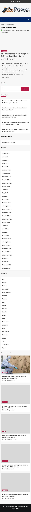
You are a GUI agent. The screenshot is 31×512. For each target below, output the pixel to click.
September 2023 (7, 255)
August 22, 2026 (11, 380)
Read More (5, 77)
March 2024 (5, 235)
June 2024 (5, 229)
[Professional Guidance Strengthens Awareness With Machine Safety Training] (15, 453)
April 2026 (5, 163)
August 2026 (6, 153)
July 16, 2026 (11, 498)
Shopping (5, 335)
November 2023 (6, 248)
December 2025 (6, 176)
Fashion (4, 295)
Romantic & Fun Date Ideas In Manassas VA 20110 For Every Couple (14, 116)
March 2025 (5, 199)
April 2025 (5, 196)
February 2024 (6, 238)
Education (5, 289)
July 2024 (5, 225)
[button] (29, 19)
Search (3, 83)
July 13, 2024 (12, 59)
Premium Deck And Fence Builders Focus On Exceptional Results (14, 109)
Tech (3, 341)
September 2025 (7, 183)
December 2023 (6, 245)
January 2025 (6, 206)
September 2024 (7, 219)
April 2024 (5, 232)
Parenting (5, 325)
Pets (3, 328)
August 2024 (6, 222)
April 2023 (5, 258)
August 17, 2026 (11, 410)
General (4, 308)
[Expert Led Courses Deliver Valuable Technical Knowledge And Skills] (15, 482)
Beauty (4, 282)
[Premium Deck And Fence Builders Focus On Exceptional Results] (15, 394)
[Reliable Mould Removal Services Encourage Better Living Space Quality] (15, 365)
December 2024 (6, 209)
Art (3, 279)
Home (4, 315)
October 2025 (6, 180)
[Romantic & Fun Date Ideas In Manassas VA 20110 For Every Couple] (15, 424)
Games (4, 305)
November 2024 (6, 212)
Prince (4, 59)
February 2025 (6, 202)
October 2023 (6, 251)
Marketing (5, 321)
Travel (4, 348)
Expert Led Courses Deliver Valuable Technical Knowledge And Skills (15, 130)
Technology (5, 344)
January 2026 (6, 173)
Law (3, 318)
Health (4, 312)
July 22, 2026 (11, 469)
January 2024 (6, 242)
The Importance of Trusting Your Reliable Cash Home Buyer (15, 54)
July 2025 (5, 189)
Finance (4, 299)
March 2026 (5, 166)
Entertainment (6, 292)
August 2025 (6, 186)
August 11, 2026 (11, 439)
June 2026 (5, 160)
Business (4, 285)
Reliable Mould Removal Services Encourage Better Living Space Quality (14, 102)
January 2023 (6, 268)
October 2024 (6, 216)
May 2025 (5, 193)
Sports (4, 338)
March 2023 (5, 261)
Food (3, 302)
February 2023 (6, 265)
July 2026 (5, 157)
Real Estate (4, 51)
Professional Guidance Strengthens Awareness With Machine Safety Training (15, 123)
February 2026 (6, 170)
